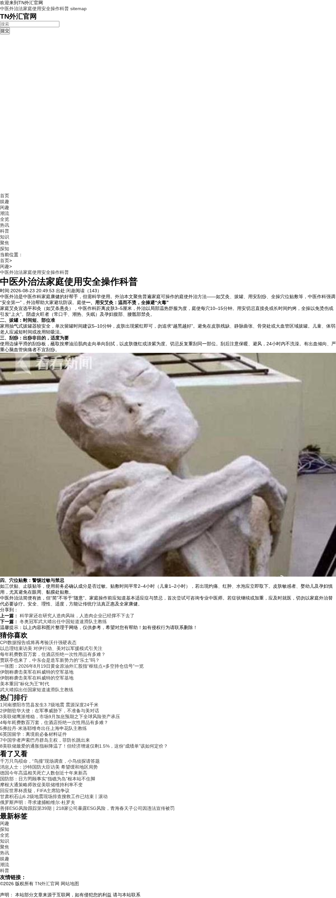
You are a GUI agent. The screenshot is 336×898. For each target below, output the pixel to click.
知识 (4, 236)
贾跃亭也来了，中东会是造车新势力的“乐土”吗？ (50, 660)
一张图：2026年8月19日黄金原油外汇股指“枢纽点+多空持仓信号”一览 (72, 666)
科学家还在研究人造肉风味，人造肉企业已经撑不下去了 (77, 615)
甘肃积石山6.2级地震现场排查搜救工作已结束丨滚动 (54, 796)
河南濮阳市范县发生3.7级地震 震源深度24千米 (49, 704)
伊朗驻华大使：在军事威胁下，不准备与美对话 (49, 710)
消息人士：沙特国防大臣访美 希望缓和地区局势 (49, 767)
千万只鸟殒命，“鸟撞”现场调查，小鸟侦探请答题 (50, 761)
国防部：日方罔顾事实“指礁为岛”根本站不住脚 (47, 778)
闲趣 (4, 207)
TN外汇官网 (48, 883)
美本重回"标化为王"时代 (24, 683)
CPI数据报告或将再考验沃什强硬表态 (38, 642)
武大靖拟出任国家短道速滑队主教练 (37, 689)
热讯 (4, 225)
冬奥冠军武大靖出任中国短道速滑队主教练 (63, 621)
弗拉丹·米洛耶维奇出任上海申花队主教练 (43, 728)
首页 (4, 195)
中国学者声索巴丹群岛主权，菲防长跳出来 (45, 740)
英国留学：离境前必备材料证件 (33, 734)
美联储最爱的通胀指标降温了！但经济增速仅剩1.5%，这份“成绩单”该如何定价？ (84, 746)
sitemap (78, 8)
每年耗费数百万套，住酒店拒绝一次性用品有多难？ (53, 654)
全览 (4, 219)
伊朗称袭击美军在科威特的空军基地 (37, 672)
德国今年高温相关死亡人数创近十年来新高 (43, 772)
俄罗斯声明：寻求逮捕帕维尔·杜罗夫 (37, 802)
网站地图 (70, 883)
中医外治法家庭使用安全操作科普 (34, 8)
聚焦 (4, 242)
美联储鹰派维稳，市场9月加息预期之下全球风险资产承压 (60, 716)
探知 (4, 248)
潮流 (4, 213)
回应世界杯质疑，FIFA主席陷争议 (35, 790)
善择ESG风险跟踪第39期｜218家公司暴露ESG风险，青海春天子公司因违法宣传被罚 (87, 808)
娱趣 (4, 201)
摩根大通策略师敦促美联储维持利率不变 (41, 784)
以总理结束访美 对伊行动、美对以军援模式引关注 (51, 648)
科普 (4, 231)
